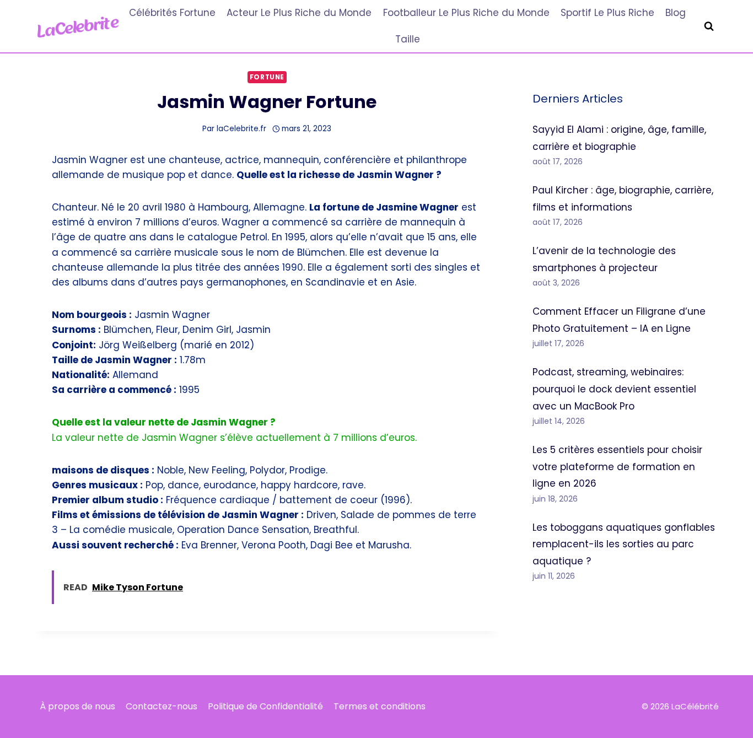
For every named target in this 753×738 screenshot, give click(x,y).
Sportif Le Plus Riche (607, 12)
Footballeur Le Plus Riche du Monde (466, 12)
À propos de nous (77, 706)
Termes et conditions (380, 706)
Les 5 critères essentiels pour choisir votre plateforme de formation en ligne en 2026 (617, 466)
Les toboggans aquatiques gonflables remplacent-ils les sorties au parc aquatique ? (624, 544)
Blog (675, 12)
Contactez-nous (161, 706)
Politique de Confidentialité (265, 706)
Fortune (267, 77)
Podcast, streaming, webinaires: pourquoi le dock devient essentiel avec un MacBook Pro (614, 388)
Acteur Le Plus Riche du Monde (299, 12)
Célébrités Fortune (172, 12)
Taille (407, 39)
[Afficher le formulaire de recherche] (709, 26)
